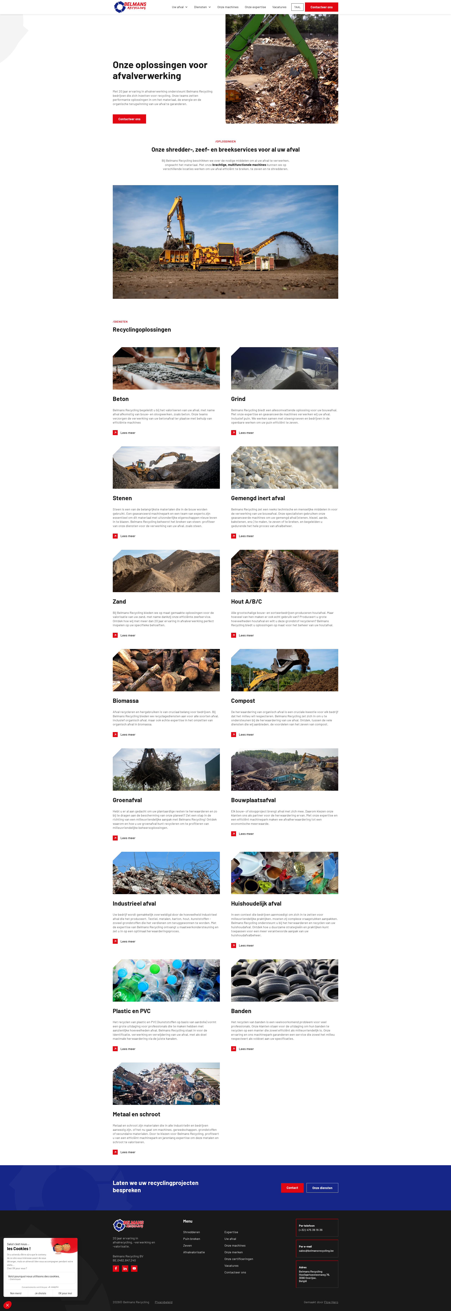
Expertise (231, 1232)
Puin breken (191, 1238)
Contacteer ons (322, 7)
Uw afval (230, 1238)
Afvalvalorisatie (194, 1252)
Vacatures (279, 7)
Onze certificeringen (238, 1259)
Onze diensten (322, 1188)
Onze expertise (255, 7)
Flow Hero (331, 1302)
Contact (292, 1188)
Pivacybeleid (163, 1302)
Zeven (187, 1245)
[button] (180, 7)
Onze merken (233, 1252)
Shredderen (191, 1232)
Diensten (200, 7)
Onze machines (228, 7)
